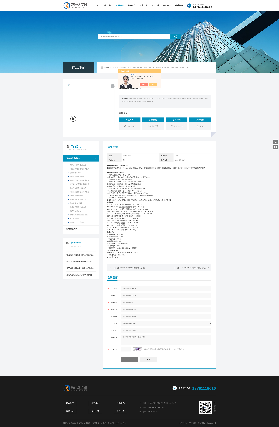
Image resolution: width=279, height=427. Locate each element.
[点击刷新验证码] (137, 349)
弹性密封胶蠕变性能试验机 (79, 169)
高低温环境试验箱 (135, 67)
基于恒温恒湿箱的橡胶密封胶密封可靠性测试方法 (81, 261)
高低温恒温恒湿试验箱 (152, 67)
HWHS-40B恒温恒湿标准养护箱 (132, 268)
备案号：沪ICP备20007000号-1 (113, 423)
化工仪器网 (191, 423)
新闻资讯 (132, 5)
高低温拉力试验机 (76, 203)
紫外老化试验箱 (75, 173)
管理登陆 (201, 423)
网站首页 (70, 403)
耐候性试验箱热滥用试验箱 (79, 180)
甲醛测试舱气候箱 (76, 195)
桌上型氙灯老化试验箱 (78, 188)
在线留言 (167, 5)
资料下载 (155, 5)
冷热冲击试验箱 (75, 211)
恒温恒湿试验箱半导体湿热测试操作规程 (81, 255)
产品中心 (120, 5)
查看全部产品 (71, 229)
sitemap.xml (211, 423)
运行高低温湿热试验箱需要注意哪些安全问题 (81, 275)
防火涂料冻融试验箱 (77, 176)
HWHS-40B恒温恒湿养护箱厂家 (196, 268)
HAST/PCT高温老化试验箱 (79, 184)
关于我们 (108, 5)
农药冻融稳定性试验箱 (78, 165)
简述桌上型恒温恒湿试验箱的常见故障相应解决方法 (81, 268)
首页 (98, 5)
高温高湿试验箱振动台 (78, 199)
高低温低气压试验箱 (77, 222)
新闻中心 (70, 411)
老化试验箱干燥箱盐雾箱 (79, 215)
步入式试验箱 (74, 218)
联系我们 (179, 5)
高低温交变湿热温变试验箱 (79, 192)
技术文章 (143, 5)
